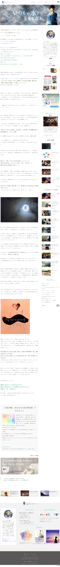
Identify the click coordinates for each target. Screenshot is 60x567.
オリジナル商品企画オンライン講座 (39, 543)
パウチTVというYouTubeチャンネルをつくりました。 (14, 478)
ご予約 (50, 135)
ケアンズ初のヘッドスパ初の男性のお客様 (55, 211)
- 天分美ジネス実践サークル (24, 516)
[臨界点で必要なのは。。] (45, 493)
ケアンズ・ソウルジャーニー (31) (48, 290)
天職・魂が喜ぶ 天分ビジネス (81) (48, 296)
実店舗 (46, 2)
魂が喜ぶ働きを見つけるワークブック (26, 544)
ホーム (25, 561)
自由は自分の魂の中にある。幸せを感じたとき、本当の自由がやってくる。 (14, 493)
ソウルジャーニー (41, 2)
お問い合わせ (54, 56)
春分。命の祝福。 (54, 270)
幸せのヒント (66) (45, 283)
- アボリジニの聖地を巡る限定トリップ (26, 522)
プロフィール (54, 2)
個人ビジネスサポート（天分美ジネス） (26, 512)
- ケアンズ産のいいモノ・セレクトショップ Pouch (48, 518)
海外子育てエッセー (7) (46, 298)
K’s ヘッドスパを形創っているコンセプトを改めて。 (55, 179)
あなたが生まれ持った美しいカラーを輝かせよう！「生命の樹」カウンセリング (21, 106)
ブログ (49, 2)
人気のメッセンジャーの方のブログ (13, 78)
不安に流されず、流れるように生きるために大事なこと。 (55, 237)
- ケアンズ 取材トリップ (23, 514)
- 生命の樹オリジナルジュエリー (45, 521)
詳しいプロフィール (47, 56)
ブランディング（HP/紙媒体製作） (52, 543)
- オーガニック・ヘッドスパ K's (45, 519)
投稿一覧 (57, 186)
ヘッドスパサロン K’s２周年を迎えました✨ (55, 162)
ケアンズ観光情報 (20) (46, 302)
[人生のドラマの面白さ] (25, 493)
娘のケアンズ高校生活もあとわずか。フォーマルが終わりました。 (17, 480)
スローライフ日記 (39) (46, 294)
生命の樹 (14, 35)
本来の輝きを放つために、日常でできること (55, 246)
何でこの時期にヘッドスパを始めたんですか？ (55, 220)
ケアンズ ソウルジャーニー (24, 520)
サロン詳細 (45, 135)
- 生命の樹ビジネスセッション (25, 517)
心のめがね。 (53, 227)
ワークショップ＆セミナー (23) (48, 292)
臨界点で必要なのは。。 (54, 491)
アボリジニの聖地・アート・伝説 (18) (49, 300)
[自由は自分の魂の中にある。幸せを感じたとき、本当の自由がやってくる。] (5, 493)
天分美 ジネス (34, 2)
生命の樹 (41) (44, 285)
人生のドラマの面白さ (34, 491)
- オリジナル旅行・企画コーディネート (26, 523)
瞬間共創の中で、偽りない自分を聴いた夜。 (55, 254)
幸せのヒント (9, 35)
